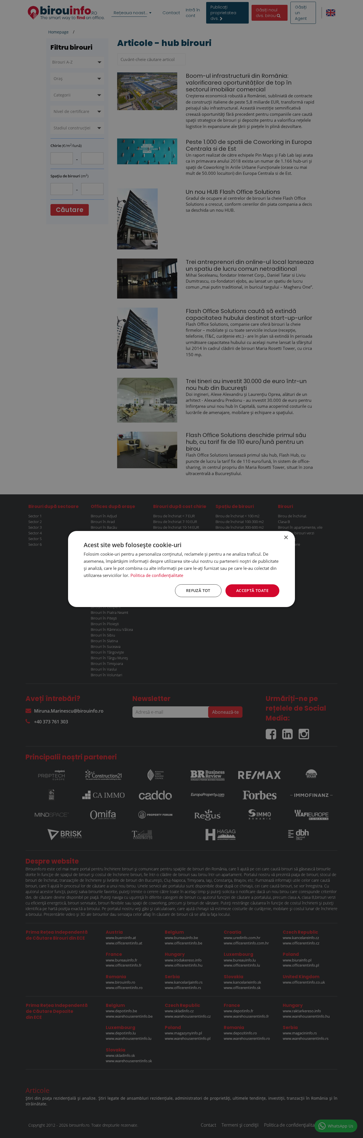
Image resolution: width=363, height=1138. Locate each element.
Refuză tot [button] (198, 590)
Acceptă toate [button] (252, 590)
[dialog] (181, 569)
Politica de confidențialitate (156, 575)
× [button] (286, 538)
